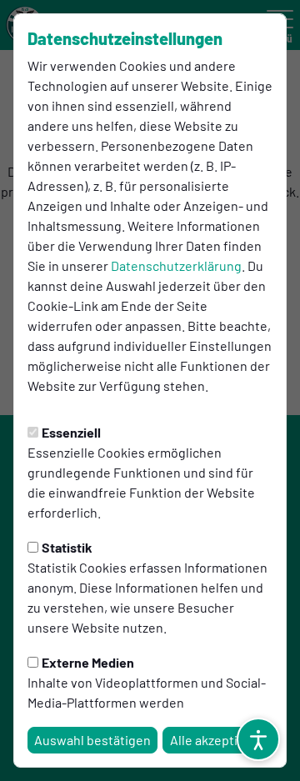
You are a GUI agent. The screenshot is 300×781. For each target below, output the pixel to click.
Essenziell (71, 432)
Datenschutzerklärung (176, 265)
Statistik (67, 547)
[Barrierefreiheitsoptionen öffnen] (258, 739)
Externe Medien (88, 662)
